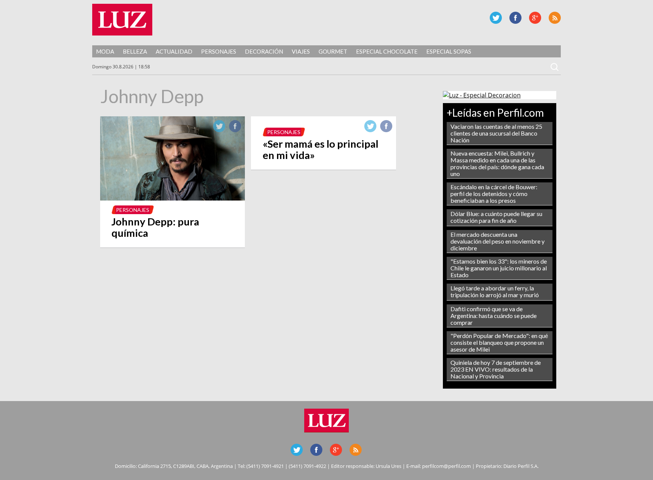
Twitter (496, 18)
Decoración (264, 51)
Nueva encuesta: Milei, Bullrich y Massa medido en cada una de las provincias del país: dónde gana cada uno (497, 163)
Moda (105, 51)
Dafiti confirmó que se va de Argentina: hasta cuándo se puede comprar (493, 315)
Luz (122, 19)
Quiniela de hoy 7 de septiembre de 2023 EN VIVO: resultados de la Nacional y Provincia (495, 369)
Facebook (515, 18)
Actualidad (174, 51)
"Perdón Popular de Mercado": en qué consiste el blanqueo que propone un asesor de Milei (499, 342)
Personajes (218, 51)
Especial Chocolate (387, 51)
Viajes (301, 51)
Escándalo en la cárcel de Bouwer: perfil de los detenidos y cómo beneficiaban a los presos (493, 193)
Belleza (135, 51)
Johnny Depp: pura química (155, 227)
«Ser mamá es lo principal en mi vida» (320, 149)
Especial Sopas (448, 51)
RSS (555, 18)
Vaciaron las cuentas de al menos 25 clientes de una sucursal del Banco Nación (496, 133)
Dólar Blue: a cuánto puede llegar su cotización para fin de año (496, 217)
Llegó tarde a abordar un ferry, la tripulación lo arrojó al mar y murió (494, 291)
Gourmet (333, 51)
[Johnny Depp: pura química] (172, 198)
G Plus (535, 18)
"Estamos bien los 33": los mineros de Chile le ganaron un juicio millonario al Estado (498, 268)
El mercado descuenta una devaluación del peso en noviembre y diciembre (497, 241)
